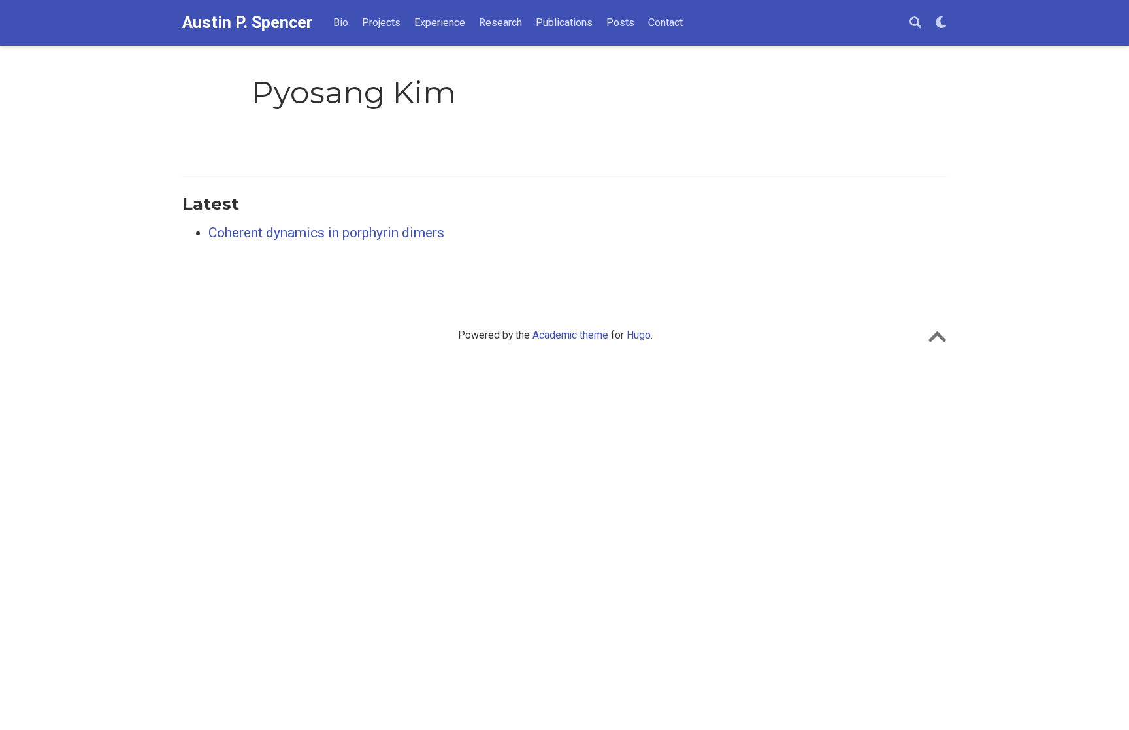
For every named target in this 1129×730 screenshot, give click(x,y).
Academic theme (570, 335)
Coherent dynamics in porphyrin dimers (326, 233)
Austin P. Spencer (247, 22)
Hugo (639, 335)
